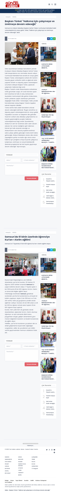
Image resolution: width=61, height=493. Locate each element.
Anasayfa (8, 17)
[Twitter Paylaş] (51, 38)
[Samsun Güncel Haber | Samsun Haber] (12, 4)
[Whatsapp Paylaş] (54, 38)
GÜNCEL (14, 17)
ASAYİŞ (14, 444)
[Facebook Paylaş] (48, 38)
